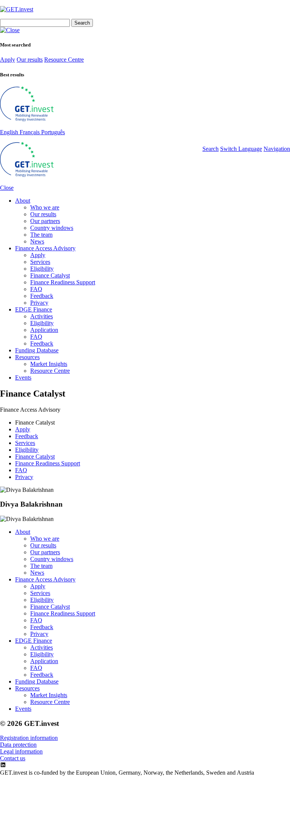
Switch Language (241, 149)
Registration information (29, 738)
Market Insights (48, 364)
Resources (27, 357)
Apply (7, 59)
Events (23, 377)
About (22, 200)
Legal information (21, 751)
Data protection (18, 744)
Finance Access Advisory (45, 248)
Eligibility (42, 268)
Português (53, 132)
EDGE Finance (33, 309)
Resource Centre (64, 59)
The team (41, 234)
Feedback (41, 296)
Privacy (39, 302)
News (37, 241)
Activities (41, 316)
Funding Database (37, 350)
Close (7, 187)
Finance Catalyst (50, 275)
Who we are (44, 207)
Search (210, 149)
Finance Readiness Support (62, 282)
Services (40, 262)
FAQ (36, 289)
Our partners (45, 221)
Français (30, 132)
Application (44, 330)
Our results (30, 59)
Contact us (12, 758)
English (10, 132)
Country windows (51, 228)
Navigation (277, 149)
